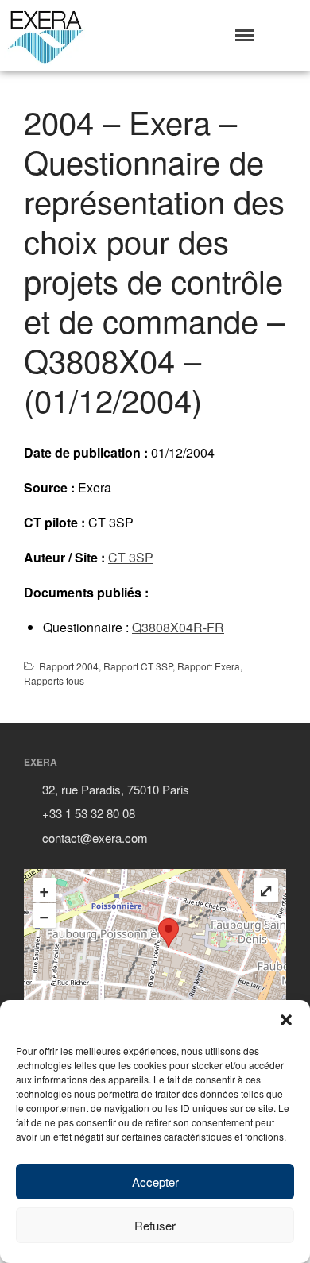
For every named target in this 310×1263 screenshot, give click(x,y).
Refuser (155, 1225)
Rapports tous (54, 680)
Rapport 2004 (69, 666)
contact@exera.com (95, 837)
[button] (286, 1020)
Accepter (155, 1181)
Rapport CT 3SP (137, 666)
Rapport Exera (208, 666)
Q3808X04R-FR (178, 627)
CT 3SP (130, 557)
